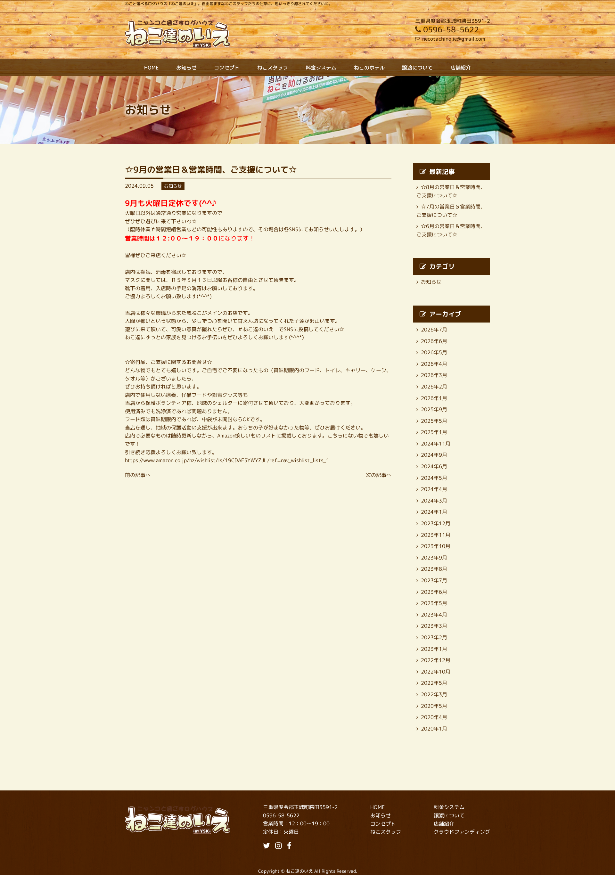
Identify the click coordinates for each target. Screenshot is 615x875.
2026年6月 (434, 340)
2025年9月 (434, 409)
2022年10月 (435, 671)
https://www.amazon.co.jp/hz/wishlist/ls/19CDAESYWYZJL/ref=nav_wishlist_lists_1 (227, 460)
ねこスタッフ (272, 67)
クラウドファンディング (462, 831)
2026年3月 (434, 375)
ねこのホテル (369, 67)
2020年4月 (434, 717)
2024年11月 (435, 443)
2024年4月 (434, 489)
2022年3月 (434, 694)
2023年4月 (434, 614)
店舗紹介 (460, 67)
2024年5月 (434, 477)
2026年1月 (434, 397)
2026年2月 (434, 386)
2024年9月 (434, 454)
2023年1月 (434, 648)
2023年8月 (434, 568)
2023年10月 (435, 546)
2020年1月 (434, 728)
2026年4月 (434, 363)
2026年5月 (434, 352)
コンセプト (227, 67)
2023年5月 (434, 603)
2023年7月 (434, 580)
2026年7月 (434, 329)
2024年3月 (434, 500)
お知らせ (186, 67)
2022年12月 (435, 660)
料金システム (321, 67)
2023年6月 (434, 591)
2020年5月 (434, 705)
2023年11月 (435, 534)
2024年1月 (434, 511)
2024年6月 (434, 466)
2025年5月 (434, 420)
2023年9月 (434, 557)
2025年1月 (434, 432)
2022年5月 (434, 682)
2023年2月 (434, 637)
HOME (151, 67)
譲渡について (417, 67)
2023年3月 (434, 625)
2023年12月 (435, 523)
